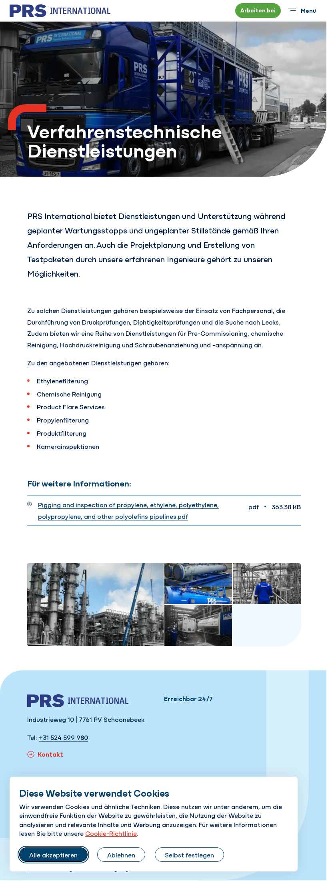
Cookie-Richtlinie (111, 833)
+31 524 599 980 (63, 737)
